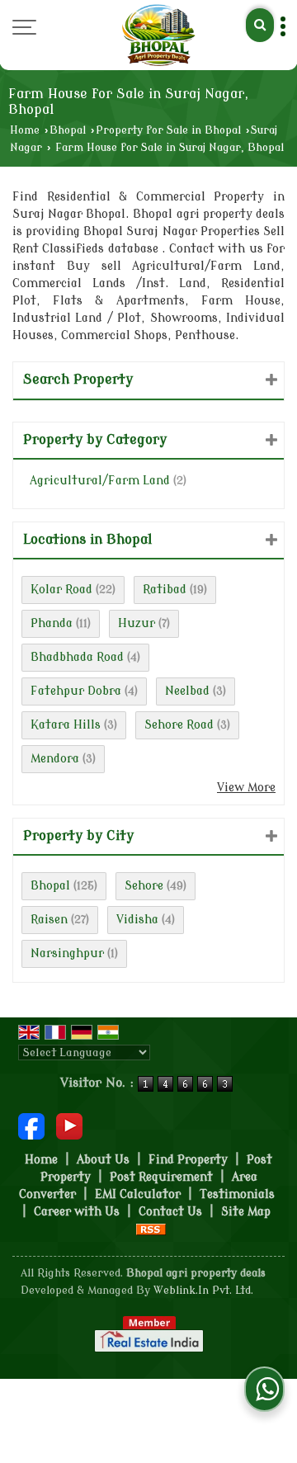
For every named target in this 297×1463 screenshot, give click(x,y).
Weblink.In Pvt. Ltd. (203, 1290)
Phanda (52, 623)
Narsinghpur (67, 953)
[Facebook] (31, 1125)
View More (246, 787)
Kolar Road (61, 589)
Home (25, 130)
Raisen (49, 919)
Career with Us (77, 1212)
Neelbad (187, 691)
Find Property (188, 1160)
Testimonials (237, 1194)
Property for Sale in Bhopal (168, 130)
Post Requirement (161, 1177)
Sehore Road (179, 725)
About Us (103, 1160)
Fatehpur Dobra (76, 691)
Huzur (136, 623)
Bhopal (68, 130)
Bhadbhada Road (77, 657)
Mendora (55, 759)
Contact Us (170, 1212)
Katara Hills (66, 725)
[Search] (260, 25)
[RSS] (151, 1229)
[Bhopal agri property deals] (159, 35)
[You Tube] (69, 1125)
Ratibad (164, 589)
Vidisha (137, 919)
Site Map (246, 1212)
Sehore (144, 886)
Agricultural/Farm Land (100, 480)
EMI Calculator (138, 1194)
